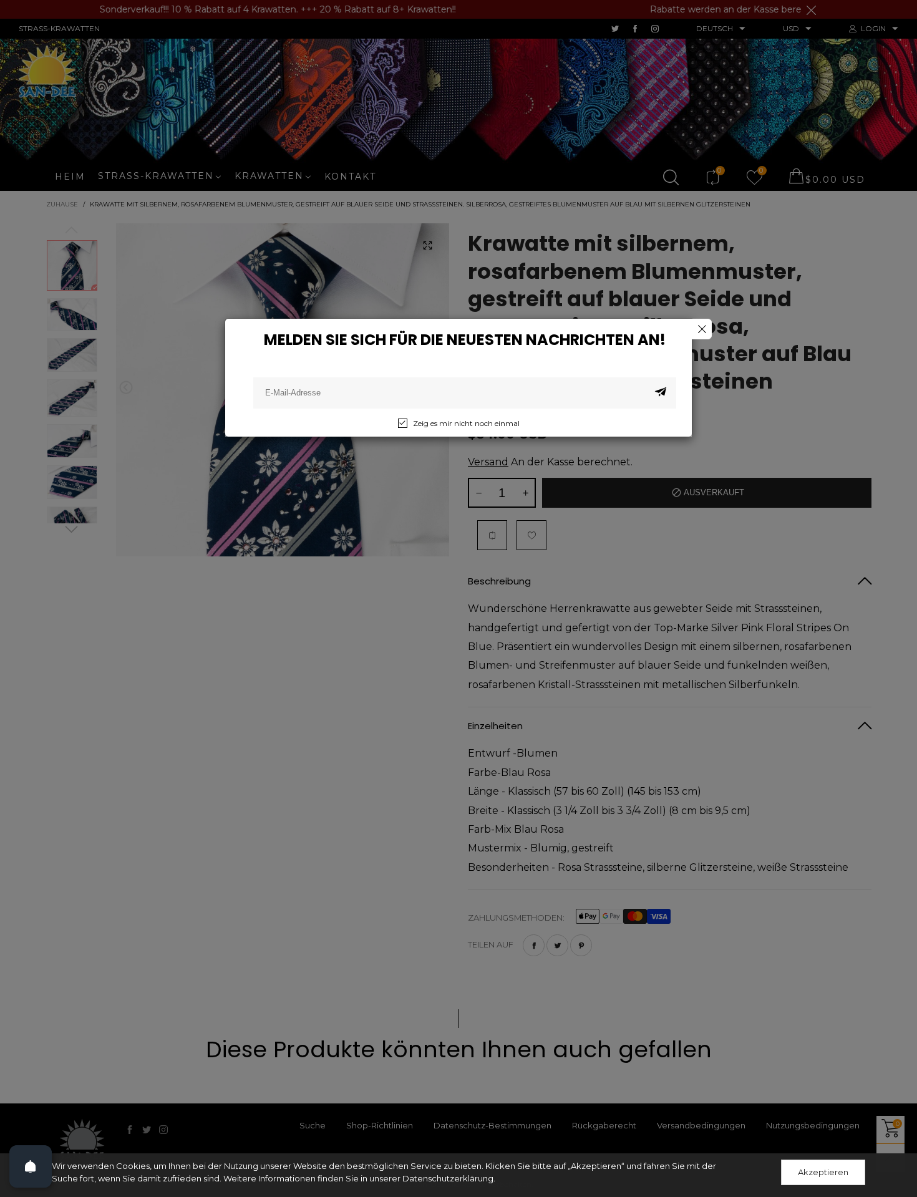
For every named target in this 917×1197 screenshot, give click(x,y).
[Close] (701, 329)
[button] (660, 393)
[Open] (30, 1166)
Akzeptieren (823, 1172)
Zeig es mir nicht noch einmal (466, 423)
